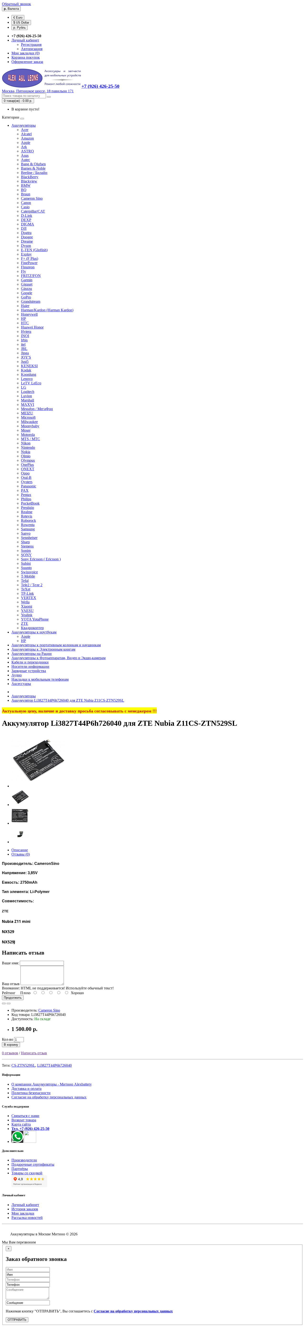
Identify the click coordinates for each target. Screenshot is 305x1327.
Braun (25, 194)
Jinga (25, 353)
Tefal (25, 581)
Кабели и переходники (30, 662)
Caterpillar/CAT (33, 211)
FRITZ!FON (31, 276)
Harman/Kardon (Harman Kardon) (47, 310)
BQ (23, 190)
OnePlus (27, 465)
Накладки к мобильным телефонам (40, 679)
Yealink (26, 615)
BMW (25, 185)
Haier (25, 306)
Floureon (28, 267)
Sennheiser (29, 538)
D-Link (26, 216)
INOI (25, 336)
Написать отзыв (34, 1053)
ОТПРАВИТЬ (17, 1320)
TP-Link (27, 593)
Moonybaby (30, 426)
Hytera (26, 331)
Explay (26, 254)
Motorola (28, 435)
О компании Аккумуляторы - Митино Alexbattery (51, 1084)
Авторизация (31, 49)
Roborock (28, 520)
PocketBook (30, 503)
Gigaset (26, 284)
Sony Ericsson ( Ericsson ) (41, 559)
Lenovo (27, 379)
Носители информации (30, 666)
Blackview (29, 181)
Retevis (26, 516)
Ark (24, 147)
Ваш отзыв (11, 984)
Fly (23, 271)
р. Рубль (19, 27)
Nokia (25, 452)
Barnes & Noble (33, 168)
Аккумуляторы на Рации (31, 654)
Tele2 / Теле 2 (31, 585)
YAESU (27, 611)
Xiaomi (26, 606)
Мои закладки (22, 1213)
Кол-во (7, 1039)
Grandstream (30, 301)
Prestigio (27, 508)
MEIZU (27, 413)
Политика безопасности (31, 1093)
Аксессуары (21, 684)
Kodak (26, 370)
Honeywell (29, 314)
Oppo (25, 473)
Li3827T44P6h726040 (54, 1065)
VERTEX (28, 598)
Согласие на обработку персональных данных (48, 1097)
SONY (26, 555)
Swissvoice (29, 572)
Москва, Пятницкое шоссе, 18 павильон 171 (38, 91)
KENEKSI (29, 366)
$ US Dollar (21, 22)
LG (23, 387)
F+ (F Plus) (29, 258)
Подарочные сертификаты (32, 1164)
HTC (25, 323)
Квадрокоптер (32, 628)
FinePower (29, 263)
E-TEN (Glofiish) (34, 250)
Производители (24, 1160)
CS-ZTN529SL (23, 1065)
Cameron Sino (32, 198)
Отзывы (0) (20, 854)
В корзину (11, 1044)
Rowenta (28, 525)
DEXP (26, 220)
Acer (24, 130)
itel (23, 344)
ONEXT (27, 469)
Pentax (26, 495)
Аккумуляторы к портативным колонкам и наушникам (56, 645)
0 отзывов (10, 1053)
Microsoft (28, 417)
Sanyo (25, 533)
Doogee (27, 237)
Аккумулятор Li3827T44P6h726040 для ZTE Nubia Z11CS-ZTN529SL (67, 700)
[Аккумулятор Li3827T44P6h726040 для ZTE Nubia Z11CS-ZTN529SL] (38, 786)
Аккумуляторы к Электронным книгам (43, 649)
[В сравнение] (8, 1003)
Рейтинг (8, 993)
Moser (25, 430)
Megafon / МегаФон (37, 409)
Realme (26, 512)
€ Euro (17, 17)
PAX (25, 490)
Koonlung (28, 374)
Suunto (26, 568)
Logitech (27, 392)
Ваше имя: (10, 963)
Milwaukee (29, 422)
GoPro (26, 297)
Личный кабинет (25, 1205)
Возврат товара (23, 1120)
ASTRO (27, 151)
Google (26, 293)
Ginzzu (26, 289)
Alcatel (26, 134)
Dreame (27, 241)
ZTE (24, 624)
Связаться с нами (25, 1116)
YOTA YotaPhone (35, 619)
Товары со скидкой (26, 1173)
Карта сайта (21, 1124)
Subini (26, 563)
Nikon (25, 443)
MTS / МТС (30, 439)
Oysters (26, 482)
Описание (19, 850)
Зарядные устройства (28, 671)
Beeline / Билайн (34, 173)
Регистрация (31, 44)
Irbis (24, 340)
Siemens (27, 546)
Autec (25, 160)
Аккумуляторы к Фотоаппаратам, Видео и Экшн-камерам (58, 658)
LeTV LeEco (31, 383)
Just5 (25, 362)
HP (23, 319)
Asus (25, 155)
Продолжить (13, 997)
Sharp (25, 542)
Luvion (26, 396)
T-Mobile (28, 576)
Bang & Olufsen (33, 164)
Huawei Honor (32, 327)
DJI (23, 228)
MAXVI (27, 404)
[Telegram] (30, 1141)
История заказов (24, 1209)
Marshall (27, 400)
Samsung (28, 529)
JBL (24, 349)
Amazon (27, 138)
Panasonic (28, 486)
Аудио (16, 675)
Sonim (26, 551)
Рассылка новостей (27, 1218)
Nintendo (28, 447)
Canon (26, 203)
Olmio (25, 456)
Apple (25, 143)
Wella (25, 602)
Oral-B (26, 477)
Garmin (26, 280)
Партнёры (19, 1169)
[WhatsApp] (17, 1141)
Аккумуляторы (23, 125)
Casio (25, 207)
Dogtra (26, 233)
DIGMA (27, 224)
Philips (26, 499)
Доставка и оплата (26, 1089)
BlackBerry (29, 177)
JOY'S (26, 357)
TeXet (25, 589)
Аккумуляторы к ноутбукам (33, 632)
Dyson (26, 246)
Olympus (28, 460)
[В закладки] (4, 1003)
